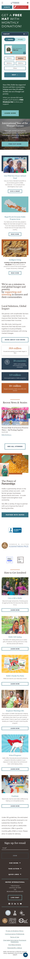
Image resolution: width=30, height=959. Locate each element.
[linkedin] (15, 904)
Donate (7, 7)
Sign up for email (15, 843)
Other (15, 68)
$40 (20, 58)
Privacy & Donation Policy (15, 931)
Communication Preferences (14, 934)
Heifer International (15, 882)
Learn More (15, 610)
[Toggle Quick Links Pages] (21, 874)
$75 (9, 58)
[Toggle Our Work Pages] (20, 863)
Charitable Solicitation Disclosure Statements (14, 941)
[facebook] (9, 904)
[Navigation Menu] (2, 3)
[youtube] (21, 904)
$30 (9, 63)
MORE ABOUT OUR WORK (15, 340)
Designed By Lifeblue (14, 948)
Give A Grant (15, 191)
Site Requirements (14, 945)
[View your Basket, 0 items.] (25, 2)
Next (14, 75)
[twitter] (18, 904)
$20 (20, 63)
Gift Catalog (21, 7)
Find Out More (15, 144)
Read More (15, 234)
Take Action (13, 868)
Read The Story (6, 434)
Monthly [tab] (10, 39)
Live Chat (15, 897)
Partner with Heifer (15, 515)
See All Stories (15, 446)
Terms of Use (14, 937)
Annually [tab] (20, 39)
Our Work (13, 863)
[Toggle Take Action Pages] (21, 868)
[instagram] (12, 904)
